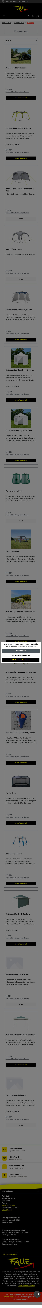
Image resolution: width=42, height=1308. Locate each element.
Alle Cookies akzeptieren (21, 660)
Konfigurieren (21, 651)
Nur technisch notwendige (21, 655)
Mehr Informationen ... (29, 646)
